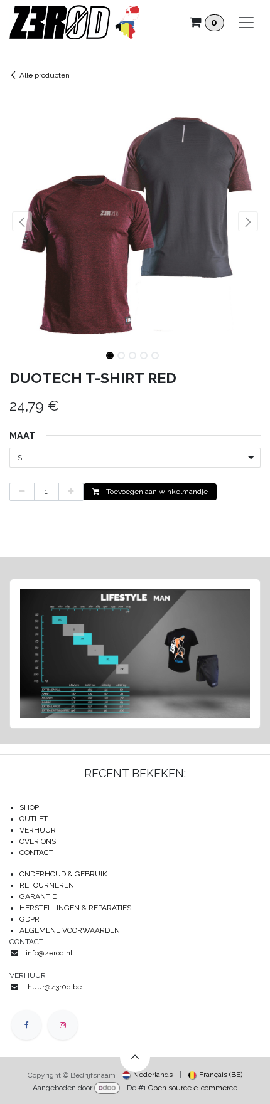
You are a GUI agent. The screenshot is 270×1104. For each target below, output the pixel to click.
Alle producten (44, 75)
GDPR (29, 919)
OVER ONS (37, 841)
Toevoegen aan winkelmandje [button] (156, 491)
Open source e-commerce (192, 1087)
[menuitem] (147, 1074)
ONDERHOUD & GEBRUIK (66, 874)
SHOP (29, 807)
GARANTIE (38, 896)
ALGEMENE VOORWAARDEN (69, 930)
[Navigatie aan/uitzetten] (246, 23)
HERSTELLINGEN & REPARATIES (76, 907)
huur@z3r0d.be (55, 986)
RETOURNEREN (46, 885)
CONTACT (36, 852)
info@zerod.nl (50, 953)
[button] (22, 221)
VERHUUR (37, 830)
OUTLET (33, 818)
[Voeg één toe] (71, 492)
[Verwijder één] (22, 492)
